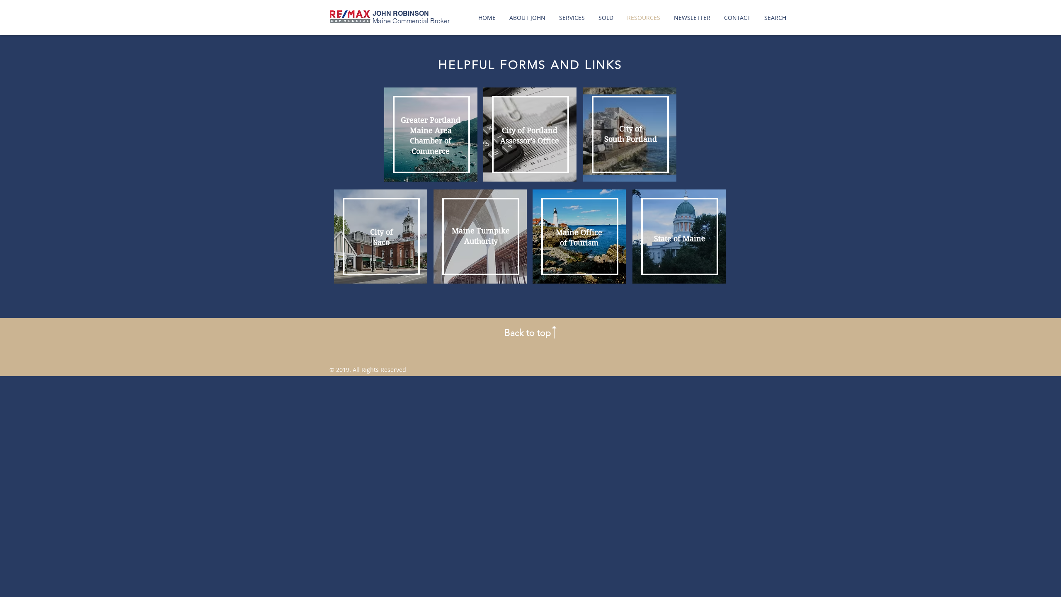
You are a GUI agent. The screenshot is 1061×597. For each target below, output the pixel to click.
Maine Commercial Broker (411, 21)
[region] (430, 134)
